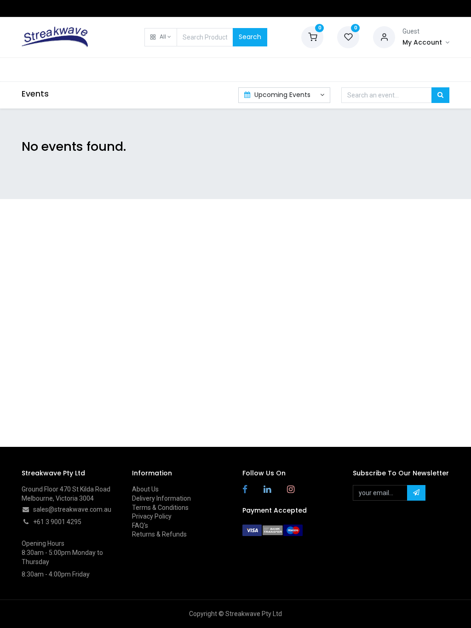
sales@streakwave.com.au (72, 509)
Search (250, 36)
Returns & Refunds (159, 534)
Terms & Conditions (160, 507)
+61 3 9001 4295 (57, 521)
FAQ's (140, 525)
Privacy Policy (152, 516)
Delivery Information (161, 498)
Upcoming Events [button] (282, 94)
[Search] (440, 95)
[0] (312, 36)
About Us (145, 489)
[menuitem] (45, 70)
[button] (160, 37)
